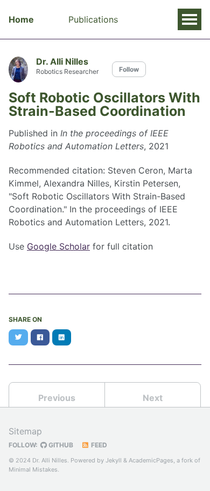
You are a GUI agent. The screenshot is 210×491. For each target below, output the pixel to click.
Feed (98, 445)
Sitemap (25, 431)
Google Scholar (58, 246)
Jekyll (114, 460)
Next (153, 397)
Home (21, 19)
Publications (93, 19)
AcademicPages (151, 460)
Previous (56, 397)
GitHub (60, 445)
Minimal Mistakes (33, 469)
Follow (129, 69)
